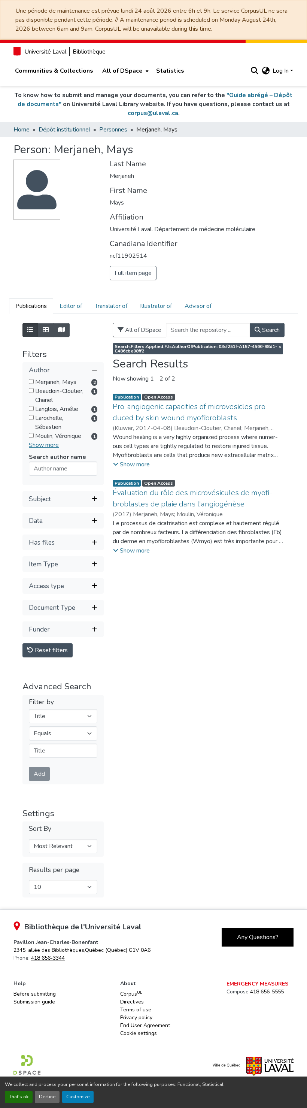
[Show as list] (30, 330)
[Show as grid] (46, 330)
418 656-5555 (267, 991)
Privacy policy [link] (136, 1017)
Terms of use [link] (135, 1009)
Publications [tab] (31, 306)
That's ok (18, 1096)
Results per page (54, 870)
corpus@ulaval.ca (153, 113)
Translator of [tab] (111, 306)
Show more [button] (44, 445)
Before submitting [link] (34, 993)
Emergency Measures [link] (257, 983)
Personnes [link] (113, 129)
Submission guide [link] (34, 1001)
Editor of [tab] (71, 306)
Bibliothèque (89, 52)
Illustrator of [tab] (156, 306)
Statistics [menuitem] (170, 71)
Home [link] (21, 129)
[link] (82, 950)
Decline (47, 1096)
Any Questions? (258, 937)
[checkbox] (31, 381)
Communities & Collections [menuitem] (54, 71)
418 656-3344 (48, 958)
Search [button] (270, 330)
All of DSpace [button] (122, 71)
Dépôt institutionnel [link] (64, 129)
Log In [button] (281, 71)
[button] (254, 70)
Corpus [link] (131, 993)
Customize (77, 1096)
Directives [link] (132, 1001)
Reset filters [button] (50, 650)
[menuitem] (125, 70)
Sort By (40, 829)
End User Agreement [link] (145, 1025)
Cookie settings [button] (138, 1033)
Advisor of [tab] (198, 306)
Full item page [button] (133, 273)
